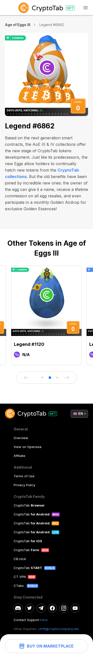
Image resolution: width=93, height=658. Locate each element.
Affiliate (19, 456)
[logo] (46, 7)
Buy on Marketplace (50, 646)
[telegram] (40, 608)
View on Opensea (27, 447)
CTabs (19, 586)
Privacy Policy (24, 485)
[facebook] (52, 608)
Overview (21, 438)
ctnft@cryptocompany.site (58, 629)
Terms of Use (24, 476)
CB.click (20, 559)
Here (44, 620)
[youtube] (75, 608)
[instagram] (63, 608)
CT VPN (20, 577)
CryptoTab (29, 505)
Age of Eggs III (17, 25)
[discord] (18, 608)
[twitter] (29, 608)
